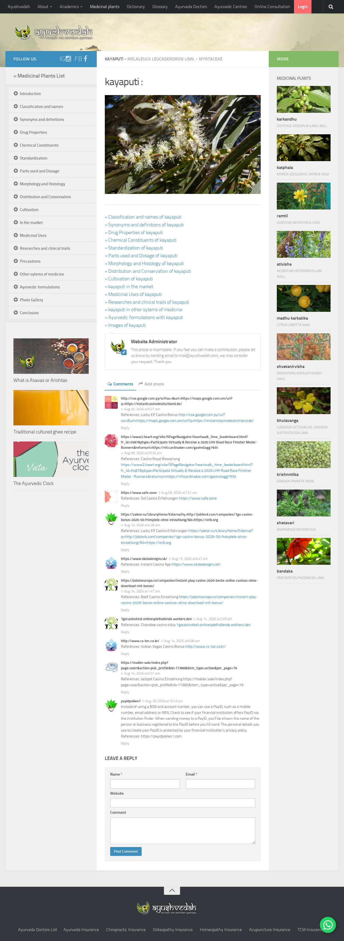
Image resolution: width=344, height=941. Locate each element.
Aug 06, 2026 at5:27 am (142, 409)
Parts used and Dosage (39, 171)
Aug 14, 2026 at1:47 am (142, 591)
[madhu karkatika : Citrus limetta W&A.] (304, 298)
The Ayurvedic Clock (33, 483)
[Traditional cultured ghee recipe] (51, 407)
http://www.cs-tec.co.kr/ (205, 646)
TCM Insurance (311, 929)
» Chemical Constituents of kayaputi (141, 240)
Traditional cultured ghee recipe (44, 432)
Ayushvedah (19, 6)
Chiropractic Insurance (126, 929)
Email (191, 774)
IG (62, 59)
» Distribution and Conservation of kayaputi (148, 271)
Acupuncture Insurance (269, 929)
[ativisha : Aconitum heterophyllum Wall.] (304, 244)
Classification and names (41, 106)
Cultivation (29, 209)
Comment (118, 812)
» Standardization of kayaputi (134, 248)
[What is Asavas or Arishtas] (51, 356)
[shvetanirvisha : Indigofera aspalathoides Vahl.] (304, 346)
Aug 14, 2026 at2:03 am (214, 619)
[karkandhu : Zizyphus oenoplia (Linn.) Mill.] (304, 99)
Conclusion (29, 312)
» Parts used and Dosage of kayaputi (141, 256)
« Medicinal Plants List (39, 76)
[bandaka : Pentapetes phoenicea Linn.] (304, 551)
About (43, 6)
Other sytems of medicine (42, 274)
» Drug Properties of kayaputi (134, 233)
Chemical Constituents (39, 145)
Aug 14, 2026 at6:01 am (142, 673)
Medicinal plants (104, 6)
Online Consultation (272, 6)
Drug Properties (33, 132)
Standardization (33, 158)
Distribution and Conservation (45, 196)
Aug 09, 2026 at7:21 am (179, 493)
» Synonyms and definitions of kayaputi (144, 225)
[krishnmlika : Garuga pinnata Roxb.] (304, 454)
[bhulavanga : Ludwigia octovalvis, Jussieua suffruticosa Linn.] (304, 400)
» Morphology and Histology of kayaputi (144, 263)
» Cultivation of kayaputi (129, 279)
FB (78, 59)
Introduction (30, 93)
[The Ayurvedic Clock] (51, 459)
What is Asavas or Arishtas (40, 380)
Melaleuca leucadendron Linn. (161, 58)
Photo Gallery (31, 300)
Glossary (160, 6)
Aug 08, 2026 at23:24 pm (143, 453)
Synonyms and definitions (42, 119)
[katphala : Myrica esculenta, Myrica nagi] (304, 147)
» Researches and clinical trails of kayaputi (147, 302)
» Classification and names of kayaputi (143, 217)
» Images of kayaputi (125, 325)
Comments (123, 383)
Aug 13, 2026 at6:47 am (190, 559)
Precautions (30, 261)
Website (117, 793)
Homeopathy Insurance (221, 929)
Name (116, 774)
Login (303, 6)
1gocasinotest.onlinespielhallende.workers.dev (213, 624)
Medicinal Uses (33, 235)
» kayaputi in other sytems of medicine (143, 310)
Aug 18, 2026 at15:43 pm (164, 701)
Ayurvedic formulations (40, 287)
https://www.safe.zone (198, 498)
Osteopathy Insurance (173, 929)
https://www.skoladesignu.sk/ (196, 564)
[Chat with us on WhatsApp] (328, 925)
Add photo (154, 383)
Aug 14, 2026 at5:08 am (182, 641)
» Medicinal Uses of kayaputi (133, 294)
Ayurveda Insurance (81, 929)
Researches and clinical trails (45, 248)
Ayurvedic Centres (230, 6)
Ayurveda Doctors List (37, 929)
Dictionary (136, 6)
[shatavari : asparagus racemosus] (304, 503)
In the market (31, 222)
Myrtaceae (211, 58)
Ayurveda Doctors (191, 6)
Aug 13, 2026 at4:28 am (142, 525)
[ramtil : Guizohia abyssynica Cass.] (304, 196)
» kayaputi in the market (129, 286)
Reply (125, 428)
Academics (69, 6)
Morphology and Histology (42, 184)
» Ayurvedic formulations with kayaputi (144, 317)
